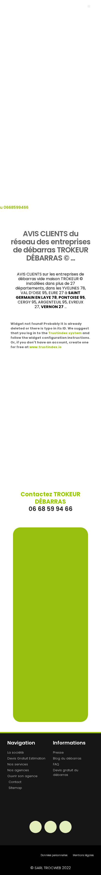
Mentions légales (83, 855)
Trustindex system (65, 333)
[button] (89, 6)
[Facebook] (35, 827)
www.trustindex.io (45, 347)
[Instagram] (50, 827)
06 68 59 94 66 (50, 501)
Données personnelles (54, 855)
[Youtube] (65, 827)
